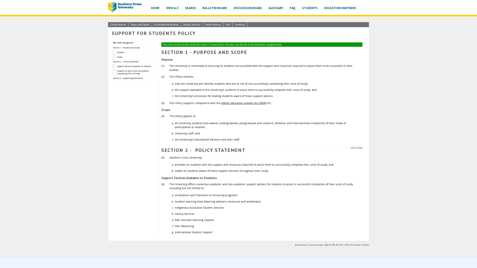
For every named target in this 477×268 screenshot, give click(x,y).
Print (228, 24)
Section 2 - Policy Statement (126, 61)
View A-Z (172, 8)
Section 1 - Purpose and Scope (126, 47)
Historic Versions (191, 24)
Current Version (118, 24)
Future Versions (213, 24)
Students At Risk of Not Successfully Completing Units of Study (133, 72)
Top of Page (356, 147)
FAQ (293, 8)
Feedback (240, 24)
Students (310, 8)
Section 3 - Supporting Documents (128, 78)
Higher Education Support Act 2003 (243, 103)
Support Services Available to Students (134, 66)
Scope (119, 57)
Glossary (275, 8)
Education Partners (340, 8)
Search (190, 8)
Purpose (120, 52)
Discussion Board (248, 8)
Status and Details (140, 24)
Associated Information (166, 24)
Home (155, 8)
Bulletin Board (215, 8)
